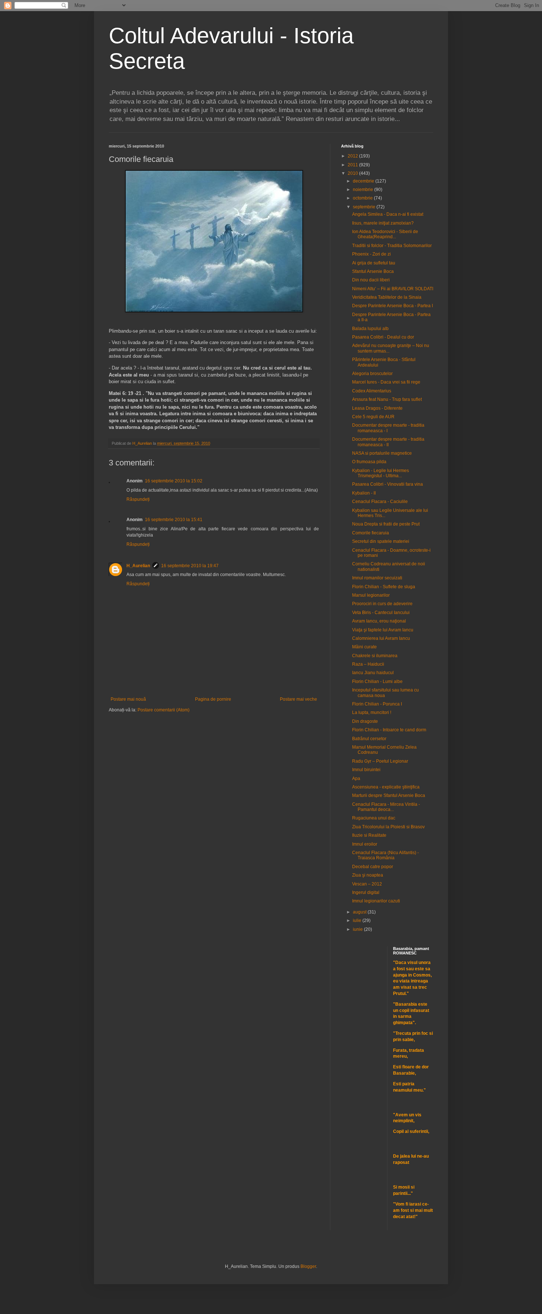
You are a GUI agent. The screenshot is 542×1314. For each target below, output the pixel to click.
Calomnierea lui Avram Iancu (381, 638)
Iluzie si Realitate (369, 835)
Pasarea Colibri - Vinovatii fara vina (387, 484)
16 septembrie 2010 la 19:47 (190, 565)
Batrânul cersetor (369, 738)
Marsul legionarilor (371, 595)
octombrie (363, 198)
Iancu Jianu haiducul (373, 672)
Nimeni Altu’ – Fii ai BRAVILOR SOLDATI (392, 288)
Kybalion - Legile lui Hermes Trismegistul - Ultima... (380, 473)
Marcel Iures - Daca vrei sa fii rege (386, 382)
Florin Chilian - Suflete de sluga (383, 586)
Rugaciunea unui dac (373, 818)
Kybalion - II (364, 493)
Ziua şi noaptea (367, 875)
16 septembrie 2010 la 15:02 (173, 480)
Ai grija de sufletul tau (373, 263)
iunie (358, 929)
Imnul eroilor (364, 844)
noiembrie (363, 189)
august (360, 912)
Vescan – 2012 (367, 884)
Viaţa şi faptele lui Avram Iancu (382, 629)
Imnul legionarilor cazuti (376, 901)
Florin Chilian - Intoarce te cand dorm (389, 729)
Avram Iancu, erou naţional (379, 621)
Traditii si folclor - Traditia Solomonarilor (392, 245)
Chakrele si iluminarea (374, 655)
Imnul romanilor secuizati (377, 577)
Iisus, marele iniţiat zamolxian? (383, 223)
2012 (353, 156)
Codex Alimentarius (371, 390)
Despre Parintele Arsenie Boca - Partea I (392, 305)
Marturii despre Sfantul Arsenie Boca (388, 795)
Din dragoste (365, 721)
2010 (353, 173)
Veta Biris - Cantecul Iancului (381, 612)
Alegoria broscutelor (372, 373)
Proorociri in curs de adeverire (382, 603)
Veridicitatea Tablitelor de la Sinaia (386, 297)
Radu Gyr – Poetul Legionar (380, 761)
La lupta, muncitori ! (371, 712)
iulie (357, 920)
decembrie (364, 181)
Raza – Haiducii (368, 664)
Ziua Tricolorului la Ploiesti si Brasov (388, 826)
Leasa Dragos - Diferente (377, 408)
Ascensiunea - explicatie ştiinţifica (386, 787)
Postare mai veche (298, 699)
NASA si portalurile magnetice (382, 453)
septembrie (364, 206)
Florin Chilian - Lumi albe (377, 681)
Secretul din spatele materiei (380, 541)
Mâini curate (364, 646)
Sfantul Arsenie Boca (373, 271)
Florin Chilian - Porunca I (377, 704)
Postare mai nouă (128, 699)
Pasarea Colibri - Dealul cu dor (383, 337)
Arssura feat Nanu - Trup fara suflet (387, 399)
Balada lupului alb (370, 328)
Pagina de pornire (213, 699)
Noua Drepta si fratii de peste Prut (386, 524)
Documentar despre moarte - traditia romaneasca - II (388, 442)
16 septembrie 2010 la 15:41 (173, 519)
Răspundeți (138, 499)
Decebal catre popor (372, 866)
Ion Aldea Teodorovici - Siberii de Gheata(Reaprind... (385, 234)
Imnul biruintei (366, 769)
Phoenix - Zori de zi (371, 254)
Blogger (308, 1266)
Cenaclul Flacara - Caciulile (380, 501)
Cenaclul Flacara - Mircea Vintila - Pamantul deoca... (386, 807)
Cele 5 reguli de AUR (373, 416)
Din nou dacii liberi (371, 279)
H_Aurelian (138, 565)
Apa (356, 778)
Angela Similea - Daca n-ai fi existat (387, 214)
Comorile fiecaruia (370, 532)
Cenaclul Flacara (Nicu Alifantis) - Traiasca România (385, 855)
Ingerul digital (365, 892)
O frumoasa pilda (369, 461)
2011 (353, 164)
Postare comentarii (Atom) (164, 710)
